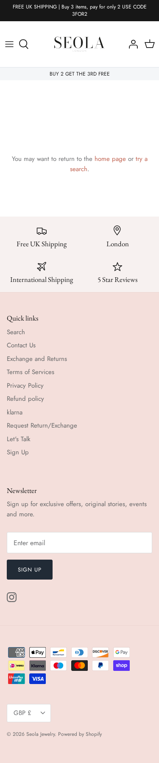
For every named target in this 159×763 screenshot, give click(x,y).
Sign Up (18, 452)
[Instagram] (12, 597)
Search (16, 332)
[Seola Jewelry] (79, 44)
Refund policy (25, 398)
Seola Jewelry (40, 734)
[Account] (131, 44)
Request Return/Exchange (42, 425)
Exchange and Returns (37, 358)
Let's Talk (19, 439)
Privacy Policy (25, 385)
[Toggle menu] (9, 44)
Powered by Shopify (80, 734)
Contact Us (21, 345)
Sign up (30, 570)
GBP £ (22, 713)
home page (110, 158)
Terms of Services (30, 372)
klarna (14, 412)
